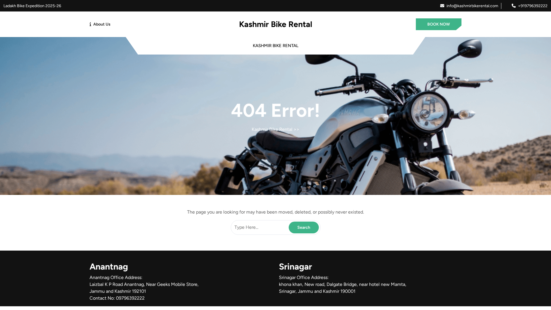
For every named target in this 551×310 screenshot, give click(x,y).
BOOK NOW (438, 24)
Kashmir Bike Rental (275, 24)
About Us (101, 24)
